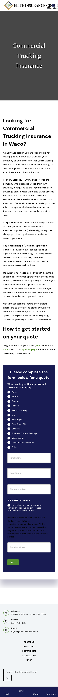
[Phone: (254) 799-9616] (6, 621)
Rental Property (19, 410)
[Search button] (7, 678)
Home (15, 396)
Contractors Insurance (23, 442)
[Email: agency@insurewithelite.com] (6, 630)
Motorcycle (17, 419)
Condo (15, 401)
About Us (29, 642)
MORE (29, 660)
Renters (15, 405)
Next (13, 562)
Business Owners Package (24, 433)
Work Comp (18, 438)
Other (15, 447)
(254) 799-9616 (18, 623)
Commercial (29, 651)
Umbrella (16, 428)
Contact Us (29, 655)
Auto (14, 392)
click (5, 349)
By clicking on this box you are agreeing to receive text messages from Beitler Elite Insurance (24, 508)
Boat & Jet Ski (19, 424)
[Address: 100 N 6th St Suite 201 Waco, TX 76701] (6, 613)
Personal (29, 646)
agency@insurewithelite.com (24, 631)
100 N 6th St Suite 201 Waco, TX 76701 (28, 614)
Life (13, 415)
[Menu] (53, 5)
